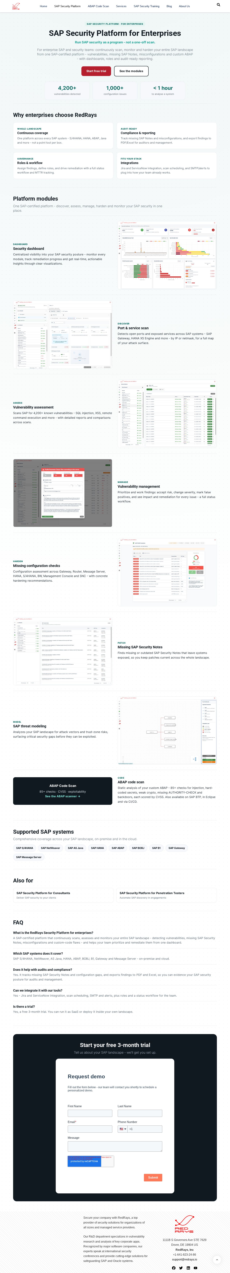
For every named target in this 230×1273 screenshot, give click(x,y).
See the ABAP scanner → (62, 796)
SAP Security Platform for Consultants (43, 895)
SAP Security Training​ (146, 6)
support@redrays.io (184, 1259)
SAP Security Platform (67, 6)
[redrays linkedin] (188, 1268)
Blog (169, 6)
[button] (218, 4)
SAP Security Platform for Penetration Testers (152, 895)
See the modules (131, 71)
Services (121, 6)
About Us (184, 6)
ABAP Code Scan (98, 6)
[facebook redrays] (174, 1268)
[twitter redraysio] (181, 1268)
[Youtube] (195, 1268)
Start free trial (96, 71)
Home (43, 6)
